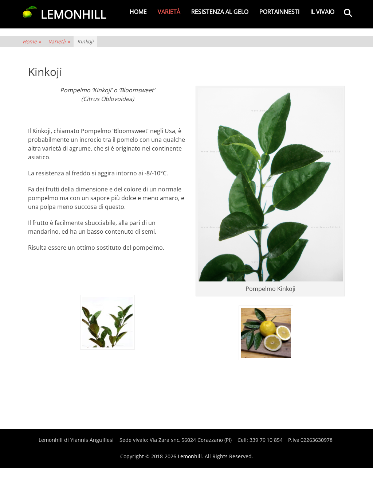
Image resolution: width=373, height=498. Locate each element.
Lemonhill (190, 456)
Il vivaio (322, 12)
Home (138, 12)
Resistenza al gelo (219, 12)
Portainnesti (279, 12)
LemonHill (73, 14)
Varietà (169, 12)
